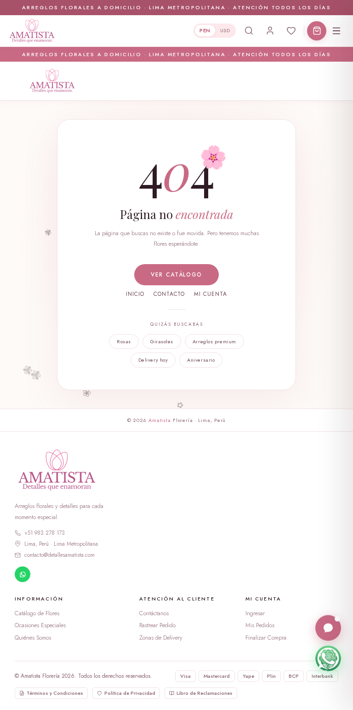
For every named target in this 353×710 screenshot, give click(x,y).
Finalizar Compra (265, 637)
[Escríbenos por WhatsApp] (328, 658)
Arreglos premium (214, 341)
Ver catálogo (176, 275)
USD (225, 30)
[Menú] (336, 31)
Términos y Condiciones (55, 693)
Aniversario (201, 360)
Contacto (169, 294)
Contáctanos (154, 613)
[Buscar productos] (249, 31)
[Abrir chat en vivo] (328, 628)
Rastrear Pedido (157, 625)
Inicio (135, 294)
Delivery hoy (153, 360)
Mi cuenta (210, 294)
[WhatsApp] (22, 574)
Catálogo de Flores (37, 613)
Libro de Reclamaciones (204, 693)
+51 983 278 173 (44, 533)
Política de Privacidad (129, 693)
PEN (204, 30)
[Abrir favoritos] (291, 31)
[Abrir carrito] (316, 30)
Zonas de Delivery (160, 637)
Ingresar (255, 613)
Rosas (124, 341)
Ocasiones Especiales (40, 625)
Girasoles (161, 341)
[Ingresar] (270, 31)
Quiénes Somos (33, 637)
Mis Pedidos (259, 625)
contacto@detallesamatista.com (59, 555)
